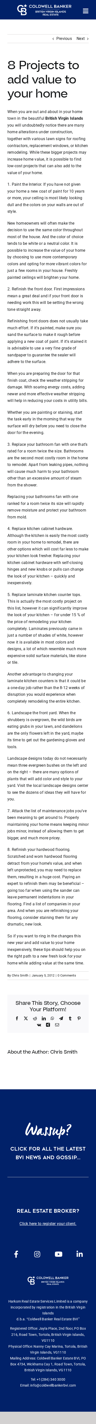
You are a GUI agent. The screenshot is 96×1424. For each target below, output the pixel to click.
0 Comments (67, 975)
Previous (64, 38)
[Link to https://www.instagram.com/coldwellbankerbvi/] (37, 1254)
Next (81, 38)
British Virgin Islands (64, 118)
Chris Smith (20, 975)
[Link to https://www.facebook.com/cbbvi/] (16, 1254)
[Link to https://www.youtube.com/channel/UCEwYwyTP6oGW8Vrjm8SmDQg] (58, 1254)
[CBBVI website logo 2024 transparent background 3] (44, 10)
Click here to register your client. (47, 1223)
